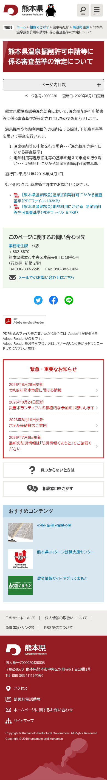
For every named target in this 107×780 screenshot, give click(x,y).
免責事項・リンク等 (20, 628)
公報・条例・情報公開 (54, 525)
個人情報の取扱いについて (66, 618)
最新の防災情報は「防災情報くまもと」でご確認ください (50, 446)
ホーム (21, 27)
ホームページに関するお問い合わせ (43, 710)
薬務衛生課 (81, 27)
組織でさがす (39, 27)
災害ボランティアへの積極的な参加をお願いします (51, 408)
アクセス (20, 688)
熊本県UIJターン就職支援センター (65, 552)
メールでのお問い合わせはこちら (46, 277)
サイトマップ (24, 721)
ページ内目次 (53, 84)
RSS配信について (58, 628)
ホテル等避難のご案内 (28, 425)
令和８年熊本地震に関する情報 (35, 390)
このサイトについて (20, 618)
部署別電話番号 (27, 699)
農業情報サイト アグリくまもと (62, 578)
